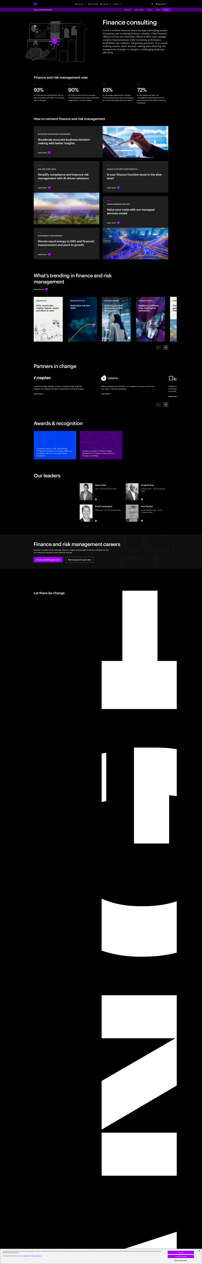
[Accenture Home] (40, 4)
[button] (48, 559)
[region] (101, 1256)
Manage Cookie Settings (181, 1260)
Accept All (181, 1252)
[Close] (199, 1251)
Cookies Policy (26, 1255)
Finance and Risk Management (43, 10)
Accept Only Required (181, 1256)
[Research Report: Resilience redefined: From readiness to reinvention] (150, 319)
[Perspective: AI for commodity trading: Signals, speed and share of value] (48, 319)
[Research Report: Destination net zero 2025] (82, 319)
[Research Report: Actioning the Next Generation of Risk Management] (116, 319)
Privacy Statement (36, 1255)
